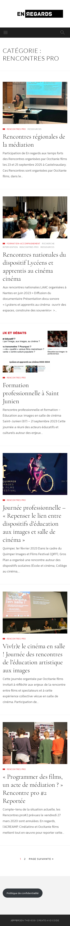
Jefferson (17, 920)
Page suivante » (41, 859)
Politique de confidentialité (23, 893)
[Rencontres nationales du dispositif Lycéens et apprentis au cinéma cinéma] (35, 217)
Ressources (34, 129)
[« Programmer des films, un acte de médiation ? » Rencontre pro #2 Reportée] (35, 743)
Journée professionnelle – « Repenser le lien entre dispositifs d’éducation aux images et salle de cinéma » (34, 524)
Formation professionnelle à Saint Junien (31, 393)
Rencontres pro (16, 129)
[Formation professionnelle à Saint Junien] (35, 351)
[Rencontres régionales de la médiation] (35, 103)
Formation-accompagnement (23, 243)
